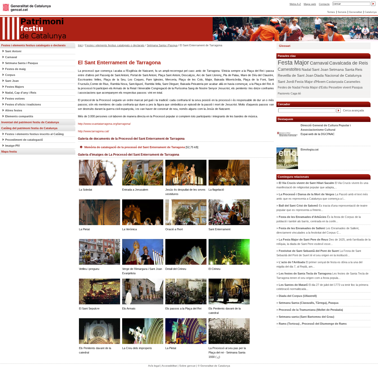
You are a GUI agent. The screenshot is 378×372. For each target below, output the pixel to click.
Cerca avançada (353, 110)
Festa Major (293, 62)
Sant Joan (12, 80)
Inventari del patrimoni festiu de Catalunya (30, 122)
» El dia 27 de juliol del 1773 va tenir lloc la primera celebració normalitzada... (322, 287)
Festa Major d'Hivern (310, 82)
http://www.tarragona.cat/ (93, 131)
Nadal (306, 69)
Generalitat (355, 12)
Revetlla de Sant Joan (295, 75)
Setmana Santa (341, 69)
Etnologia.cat (310, 149)
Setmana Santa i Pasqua (21, 63)
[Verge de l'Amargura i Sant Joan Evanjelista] (142, 251)
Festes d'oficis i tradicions (23, 104)
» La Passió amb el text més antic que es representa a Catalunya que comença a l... (322, 196)
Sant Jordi (286, 81)
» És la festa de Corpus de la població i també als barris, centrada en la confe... (318, 219)
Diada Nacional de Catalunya (338, 75)
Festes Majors (14, 86)
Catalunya (371, 12)
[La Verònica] (142, 212)
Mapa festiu (9, 151)
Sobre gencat (187, 365)
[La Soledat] (99, 172)
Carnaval (11, 57)
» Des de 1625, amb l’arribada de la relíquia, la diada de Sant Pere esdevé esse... (323, 241)
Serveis (342, 12)
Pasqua (357, 87)
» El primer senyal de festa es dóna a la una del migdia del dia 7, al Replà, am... (319, 264)
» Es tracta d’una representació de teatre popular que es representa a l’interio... (321, 207)
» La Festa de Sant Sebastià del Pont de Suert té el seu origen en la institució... (318, 253)
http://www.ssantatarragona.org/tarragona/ (104, 123)
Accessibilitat (169, 365)
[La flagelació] (229, 172)
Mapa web (310, 4)
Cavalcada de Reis (348, 63)
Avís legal (154, 365)
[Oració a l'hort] (185, 212)
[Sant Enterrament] (229, 212)
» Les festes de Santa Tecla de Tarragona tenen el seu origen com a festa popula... (322, 275)
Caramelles (352, 82)
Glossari (284, 45)
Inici (80, 45)
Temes (331, 12)
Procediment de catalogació (24, 139)
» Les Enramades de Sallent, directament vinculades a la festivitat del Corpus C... (317, 230)
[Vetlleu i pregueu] (99, 251)
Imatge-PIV (12, 145)
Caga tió (296, 93)
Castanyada (334, 82)
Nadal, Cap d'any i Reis (20, 92)
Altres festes (13, 110)
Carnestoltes (289, 69)
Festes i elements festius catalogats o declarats (33, 45)
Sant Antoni (13, 51)
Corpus (10, 74)
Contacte (324, 4)
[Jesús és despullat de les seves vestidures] (185, 172)
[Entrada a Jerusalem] (142, 172)
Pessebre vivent (340, 87)
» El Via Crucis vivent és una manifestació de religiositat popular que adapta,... (322, 185)
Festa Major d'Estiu (314, 87)
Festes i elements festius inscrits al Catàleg (34, 134)
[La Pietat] (99, 212)
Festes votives (15, 98)
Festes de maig (15, 68)
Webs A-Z (295, 4)
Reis (358, 69)
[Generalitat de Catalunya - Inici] (27, 7)
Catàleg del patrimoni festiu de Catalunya (29, 128)
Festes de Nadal (289, 87)
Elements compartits (19, 116)
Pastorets (284, 93)
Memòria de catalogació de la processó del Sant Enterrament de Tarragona (141, 147)
